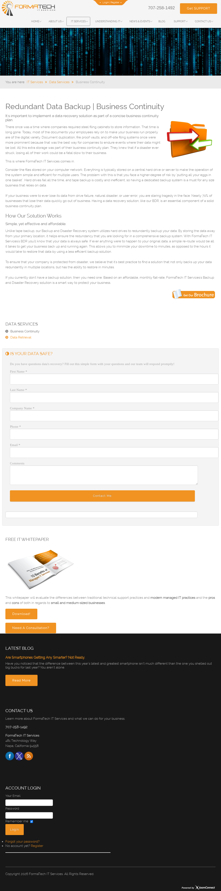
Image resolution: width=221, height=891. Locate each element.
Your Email (12, 795)
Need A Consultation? (30, 628)
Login (106, 2)
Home (35, 21)
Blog (161, 21)
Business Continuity (24, 331)
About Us (55, 21)
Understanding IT (107, 21)
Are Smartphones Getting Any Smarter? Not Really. (45, 657)
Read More (21, 680)
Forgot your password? (22, 841)
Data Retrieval (20, 337)
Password (12, 808)
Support (179, 21)
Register (114, 2)
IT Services (78, 21)
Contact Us (203, 21)
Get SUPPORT (198, 8)
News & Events (139, 21)
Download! (21, 614)
